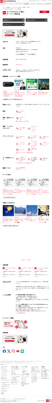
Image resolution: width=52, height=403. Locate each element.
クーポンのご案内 (13, 377)
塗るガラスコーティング (14, 370)
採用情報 (33, 0)
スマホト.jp (12, 371)
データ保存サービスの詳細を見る (24, 163)
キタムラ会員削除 (44, 374)
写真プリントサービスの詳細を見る (24, 152)
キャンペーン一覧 (23, 380)
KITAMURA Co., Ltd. (6, 401)
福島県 (24, 7)
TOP (4, 7)
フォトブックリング (5, 375)
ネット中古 (23, 370)
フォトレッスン (33, 375)
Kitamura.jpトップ (4, 364)
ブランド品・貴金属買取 (25, 373)
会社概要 (30, 0)
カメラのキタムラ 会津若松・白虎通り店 (42, 268)
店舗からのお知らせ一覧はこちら (11, 225)
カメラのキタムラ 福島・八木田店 (11, 268)
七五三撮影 (13, 373)
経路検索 (44, 11)
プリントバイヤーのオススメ (25, 376)
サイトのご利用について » (45, 378)
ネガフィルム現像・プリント (6, 371)
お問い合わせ (38, 0)
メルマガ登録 (49, 0)
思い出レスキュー (3, 379)
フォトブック (3, 372)
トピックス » (23, 381)
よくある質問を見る (20, 313)
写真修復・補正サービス (5, 388)
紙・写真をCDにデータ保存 (6, 384)
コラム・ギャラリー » (34, 366)
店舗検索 (8, 7)
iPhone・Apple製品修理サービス (46, 370)
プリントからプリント (5, 385)
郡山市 (28, 7)
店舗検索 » (43, 366)
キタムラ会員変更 (44, 373)
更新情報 (22, 385)
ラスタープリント (4, 370)
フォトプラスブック (5, 373)
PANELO (2, 394)
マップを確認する (20, 54)
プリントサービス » (4, 366)
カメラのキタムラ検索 (16, 7)
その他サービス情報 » (14, 366)
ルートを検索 (31, 54)
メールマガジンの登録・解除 (15, 376)
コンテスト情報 (33, 380)
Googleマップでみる (26, 259)
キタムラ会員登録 (44, 372)
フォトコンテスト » (34, 379)
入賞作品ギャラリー (34, 381)
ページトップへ (49, 397)
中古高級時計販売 (24, 371)
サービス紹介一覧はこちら (9, 197)
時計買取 (23, 372)
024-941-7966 (19, 64)
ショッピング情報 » (24, 366)
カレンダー (2, 389)
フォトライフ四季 (33, 376)
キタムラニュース (23, 377)
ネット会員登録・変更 (43, 0)
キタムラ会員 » (43, 371)
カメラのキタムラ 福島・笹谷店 (27, 268)
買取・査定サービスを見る (22, 121)
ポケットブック (4, 374)
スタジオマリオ (14, 372)
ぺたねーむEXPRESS (4, 390)
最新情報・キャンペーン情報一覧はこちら (13, 99)
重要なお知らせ (23, 382)
